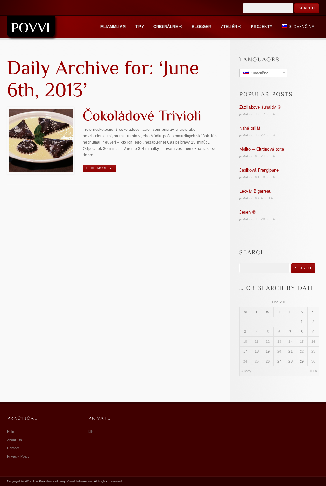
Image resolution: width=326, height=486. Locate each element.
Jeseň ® (247, 212)
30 (313, 361)
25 (257, 361)
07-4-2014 (264, 198)
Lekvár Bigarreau (255, 191)
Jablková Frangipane (259, 170)
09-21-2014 (265, 156)
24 (245, 361)
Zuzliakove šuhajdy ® (260, 107)
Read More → (99, 168)
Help (10, 431)
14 (290, 341)
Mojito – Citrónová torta (261, 149)
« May (246, 371)
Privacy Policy (18, 456)
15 (302, 341)
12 (268, 341)
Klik (91, 431)
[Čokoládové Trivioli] (40, 140)
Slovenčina (301, 27)
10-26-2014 (265, 219)
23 (313, 351)
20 (279, 351)
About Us (14, 440)
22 (302, 351)
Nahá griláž (250, 128)
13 (279, 341)
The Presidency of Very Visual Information (62, 481)
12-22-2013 (265, 135)
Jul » (313, 371)
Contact (13, 448)
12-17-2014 (265, 114)
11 (256, 341)
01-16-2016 (265, 177)
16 (313, 341)
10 (245, 341)
